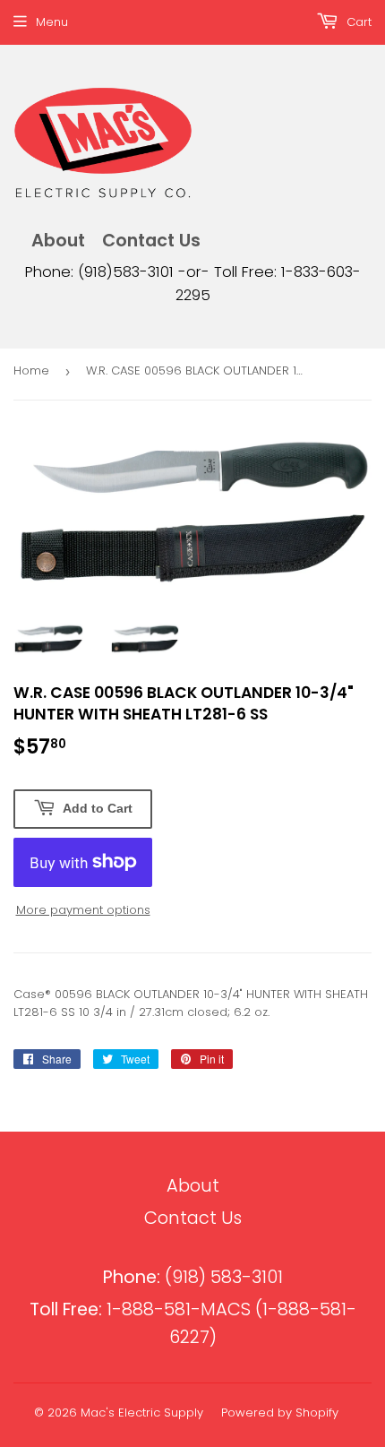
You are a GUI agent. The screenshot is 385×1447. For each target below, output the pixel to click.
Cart (357, 21)
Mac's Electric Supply (142, 1412)
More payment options (83, 909)
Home (31, 370)
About (58, 240)
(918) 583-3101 (193, 1277)
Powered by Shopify (279, 1412)
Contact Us (151, 240)
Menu (52, 21)
